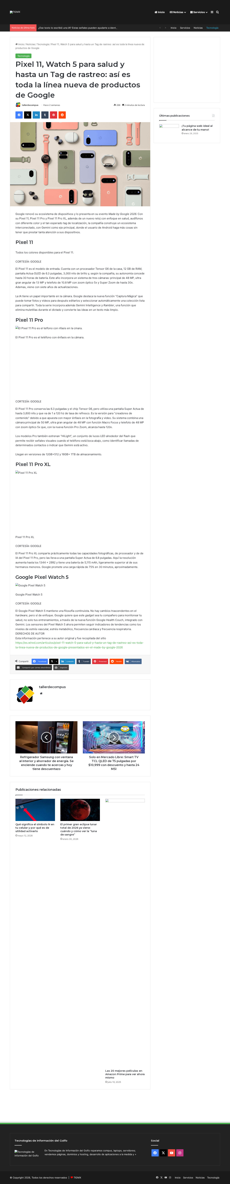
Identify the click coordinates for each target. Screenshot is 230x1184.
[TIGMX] (15, 12)
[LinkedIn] (36, 115)
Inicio (161, 12)
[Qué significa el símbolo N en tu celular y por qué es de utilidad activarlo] (35, 810)
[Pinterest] (53, 115)
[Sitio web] (41, 693)
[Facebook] (19, 115)
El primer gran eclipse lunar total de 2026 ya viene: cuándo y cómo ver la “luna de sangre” (78, 829)
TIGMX (77, 1177)
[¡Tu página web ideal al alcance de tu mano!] (169, 131)
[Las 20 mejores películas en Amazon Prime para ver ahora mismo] (125, 933)
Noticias (178, 12)
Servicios (199, 12)
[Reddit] (62, 115)
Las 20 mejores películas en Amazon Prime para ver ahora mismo (125, 1074)
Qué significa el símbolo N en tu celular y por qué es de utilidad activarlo (34, 828)
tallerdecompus (30, 105)
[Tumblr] (45, 115)
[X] (27, 115)
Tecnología (212, 27)
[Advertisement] (80, 371)
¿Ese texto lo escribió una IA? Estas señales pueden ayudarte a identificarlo (80, 27)
